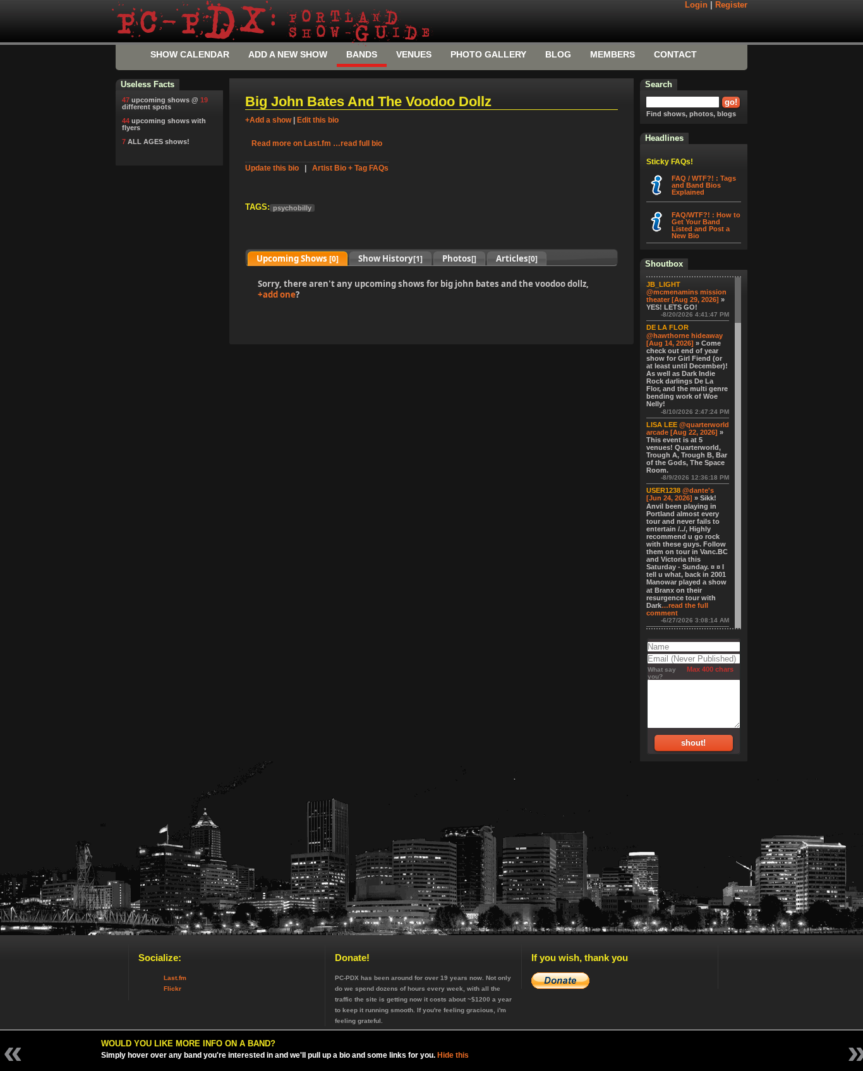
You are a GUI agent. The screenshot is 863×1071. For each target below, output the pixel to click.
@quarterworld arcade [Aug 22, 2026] (687, 428)
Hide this (453, 1055)
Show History (390, 258)
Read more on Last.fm (291, 143)
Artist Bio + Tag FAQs (350, 168)
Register (731, 5)
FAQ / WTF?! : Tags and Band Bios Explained (704, 185)
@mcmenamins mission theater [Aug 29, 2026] (686, 295)
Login (696, 5)
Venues (413, 54)
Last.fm (175, 977)
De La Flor (667, 327)
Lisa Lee (661, 424)
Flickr (172, 988)
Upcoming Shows (297, 258)
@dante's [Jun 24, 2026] (680, 494)
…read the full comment (677, 609)
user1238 (663, 490)
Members (612, 54)
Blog (558, 54)
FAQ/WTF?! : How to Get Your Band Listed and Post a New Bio (706, 225)
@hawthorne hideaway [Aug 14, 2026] (684, 339)
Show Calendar (189, 54)
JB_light (663, 284)
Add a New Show (287, 54)
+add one (277, 294)
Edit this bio (318, 120)
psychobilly (292, 208)
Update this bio (272, 168)
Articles (517, 258)
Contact (675, 54)
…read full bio (357, 143)
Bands (361, 54)
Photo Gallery (488, 54)
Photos (459, 258)
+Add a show (268, 120)
